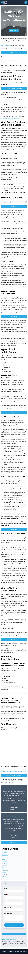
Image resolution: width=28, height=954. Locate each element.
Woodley (4, 861)
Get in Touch (14, 316)
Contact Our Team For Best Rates (14, 88)
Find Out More (14, 206)
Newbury (4, 876)
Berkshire (4, 863)
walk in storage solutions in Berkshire (10, 118)
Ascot (3, 859)
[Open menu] (25, 2)
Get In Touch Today (14, 52)
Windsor (4, 868)
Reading (4, 865)
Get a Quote (13, 30)
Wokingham (19, 771)
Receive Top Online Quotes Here (14, 775)
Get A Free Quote (14, 842)
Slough (4, 872)
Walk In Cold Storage (6, 45)
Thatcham (4, 874)
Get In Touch (14, 933)
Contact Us (14, 529)
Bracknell (24, 771)
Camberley (13, 771)
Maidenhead (5, 870)
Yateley (8, 771)
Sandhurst (3, 771)
